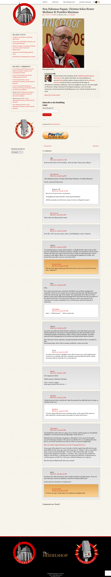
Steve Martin (54, 174)
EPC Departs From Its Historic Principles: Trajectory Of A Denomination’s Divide (23, 70)
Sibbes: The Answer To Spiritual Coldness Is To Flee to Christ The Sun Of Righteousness (24, 47)
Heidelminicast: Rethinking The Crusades (24, 56)
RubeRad (53, 396)
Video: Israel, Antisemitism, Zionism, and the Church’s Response (24, 81)
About (45, 2)
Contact (55, 2)
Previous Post (46, 146)
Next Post (96, 146)
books (61, 80)
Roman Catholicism (55, 124)
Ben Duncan (54, 213)
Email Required (48, 108)
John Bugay (55, 309)
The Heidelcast (69, 2)
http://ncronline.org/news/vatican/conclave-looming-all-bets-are (64, 445)
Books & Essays (85, 2)
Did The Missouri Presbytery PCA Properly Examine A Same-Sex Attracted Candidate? (24, 87)
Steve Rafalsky (17, 104)
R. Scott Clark (50, 14)
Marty (52, 229)
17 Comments (71, 14)
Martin (52, 371)
